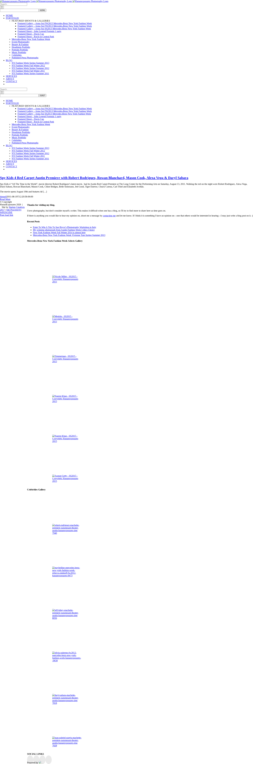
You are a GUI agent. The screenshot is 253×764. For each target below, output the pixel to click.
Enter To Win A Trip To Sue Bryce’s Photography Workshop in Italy (64, 227)
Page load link (6, 215)
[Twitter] (36, 759)
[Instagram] (42, 759)
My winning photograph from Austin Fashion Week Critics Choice (64, 230)
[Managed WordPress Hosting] (40, 762)
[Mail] (49, 759)
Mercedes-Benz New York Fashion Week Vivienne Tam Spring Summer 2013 (69, 235)
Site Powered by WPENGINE (11, 211)
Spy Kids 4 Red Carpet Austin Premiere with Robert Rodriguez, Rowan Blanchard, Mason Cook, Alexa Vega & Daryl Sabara (94, 178)
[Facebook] (30, 759)
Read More (5, 199)
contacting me (109, 215)
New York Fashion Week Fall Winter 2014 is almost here (59, 232)
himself (3, 196)
